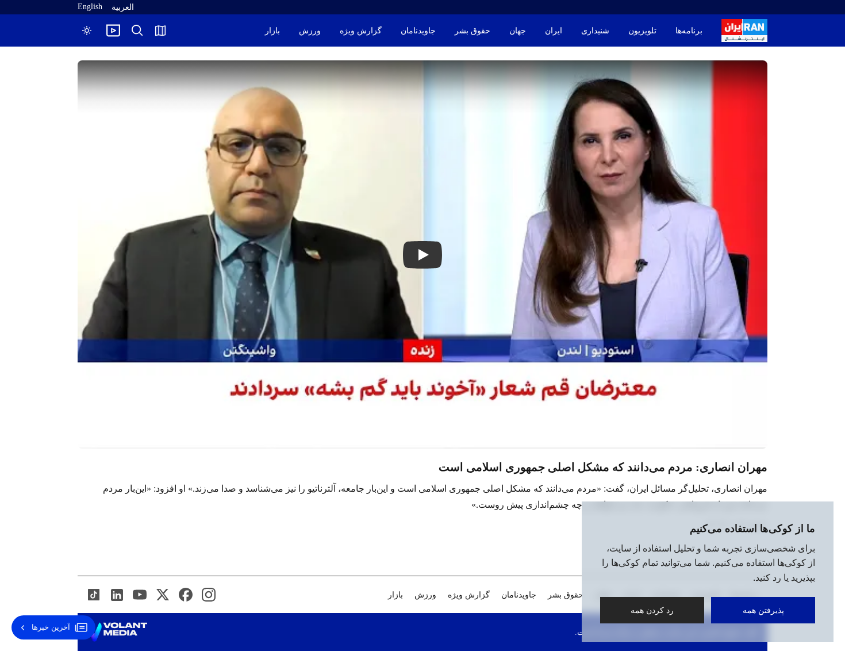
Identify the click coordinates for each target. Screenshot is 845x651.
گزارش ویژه (361, 30)
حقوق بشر (472, 30)
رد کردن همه (652, 609)
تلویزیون (642, 30)
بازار (272, 30)
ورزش (310, 30)
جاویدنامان (418, 30)
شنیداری (595, 30)
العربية (123, 7)
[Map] (160, 30)
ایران (553, 30)
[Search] (137, 30)
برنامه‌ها (688, 30)
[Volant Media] (117, 632)
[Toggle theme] (87, 30)
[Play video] (113, 30)
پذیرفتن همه (763, 609)
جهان (517, 30)
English (90, 6)
